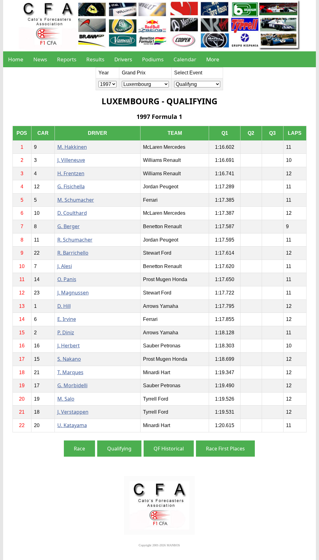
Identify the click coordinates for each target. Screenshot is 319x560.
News (40, 59)
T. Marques (70, 372)
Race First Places (225, 448)
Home (15, 59)
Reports (66, 59)
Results (95, 59)
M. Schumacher (75, 199)
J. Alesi (64, 266)
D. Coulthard (72, 212)
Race (79, 448)
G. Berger (68, 226)
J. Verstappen (72, 411)
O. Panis (66, 279)
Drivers (123, 59)
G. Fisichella (71, 186)
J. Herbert (68, 345)
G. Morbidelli (72, 385)
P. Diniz (65, 332)
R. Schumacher (75, 239)
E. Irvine (66, 319)
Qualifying (119, 448)
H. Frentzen (70, 173)
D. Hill (64, 306)
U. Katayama (72, 425)
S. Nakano (69, 358)
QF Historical (169, 448)
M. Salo (65, 398)
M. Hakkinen (72, 147)
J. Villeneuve (71, 160)
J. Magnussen (73, 292)
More (212, 59)
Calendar (185, 59)
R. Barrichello (72, 252)
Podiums (153, 59)
